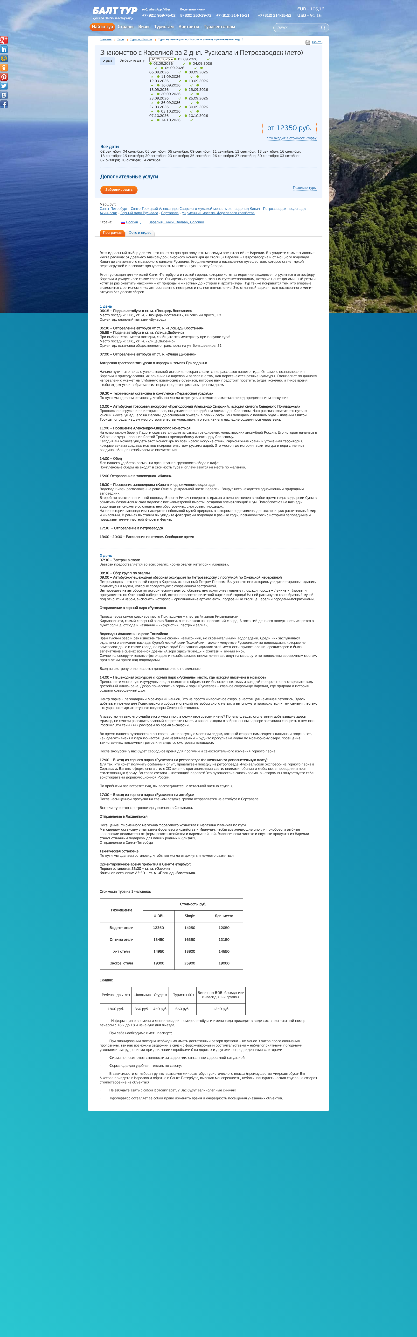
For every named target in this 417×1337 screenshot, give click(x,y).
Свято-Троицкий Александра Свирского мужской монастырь (181, 209)
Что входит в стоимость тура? (292, 138)
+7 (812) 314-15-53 (274, 16)
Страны (125, 27)
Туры (120, 39)
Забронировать (118, 190)
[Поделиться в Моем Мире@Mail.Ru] (4, 58)
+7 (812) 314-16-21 (233, 16)
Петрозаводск (274, 209)
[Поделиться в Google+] (4, 40)
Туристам (164, 27)
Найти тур (102, 27)
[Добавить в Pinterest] (4, 77)
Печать (317, 42)
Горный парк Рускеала (139, 213)
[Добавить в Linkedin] (4, 49)
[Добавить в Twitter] (4, 86)
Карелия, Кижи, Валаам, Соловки (176, 222)
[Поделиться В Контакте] (4, 95)
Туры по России (141, 39)
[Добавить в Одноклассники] (4, 67)
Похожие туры (305, 188)
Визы (143, 27)
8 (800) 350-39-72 (195, 16)
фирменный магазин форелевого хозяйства (218, 213)
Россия (132, 222)
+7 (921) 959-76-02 (158, 16)
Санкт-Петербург (114, 209)
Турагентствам (219, 27)
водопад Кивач (247, 209)
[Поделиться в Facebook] (4, 104)
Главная (105, 39)
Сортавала (170, 213)
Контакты (189, 27)
